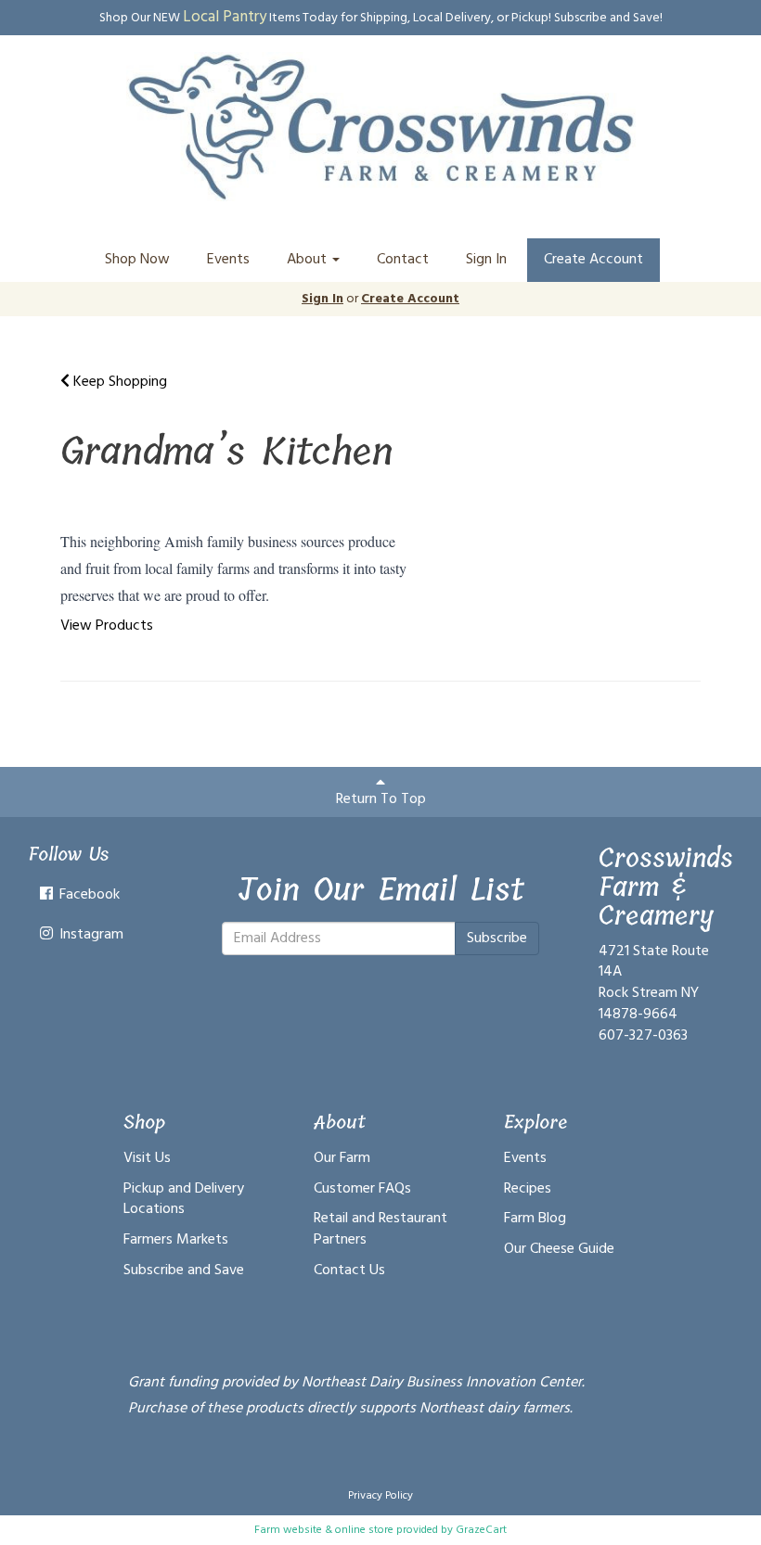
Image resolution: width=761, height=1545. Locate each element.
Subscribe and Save (183, 1270)
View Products (106, 626)
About (308, 260)
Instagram (89, 935)
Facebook (88, 895)
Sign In (486, 260)
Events (228, 260)
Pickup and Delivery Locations (183, 1199)
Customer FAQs (362, 1189)
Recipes (527, 1189)
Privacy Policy (380, 1496)
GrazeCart (481, 1530)
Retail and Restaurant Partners (380, 1229)
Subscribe (497, 938)
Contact (403, 260)
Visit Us (147, 1158)
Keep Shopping (118, 382)
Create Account (593, 260)
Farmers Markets (175, 1240)
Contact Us (349, 1270)
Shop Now (137, 260)
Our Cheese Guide (559, 1249)
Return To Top (381, 799)
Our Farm (342, 1158)
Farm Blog (535, 1219)
